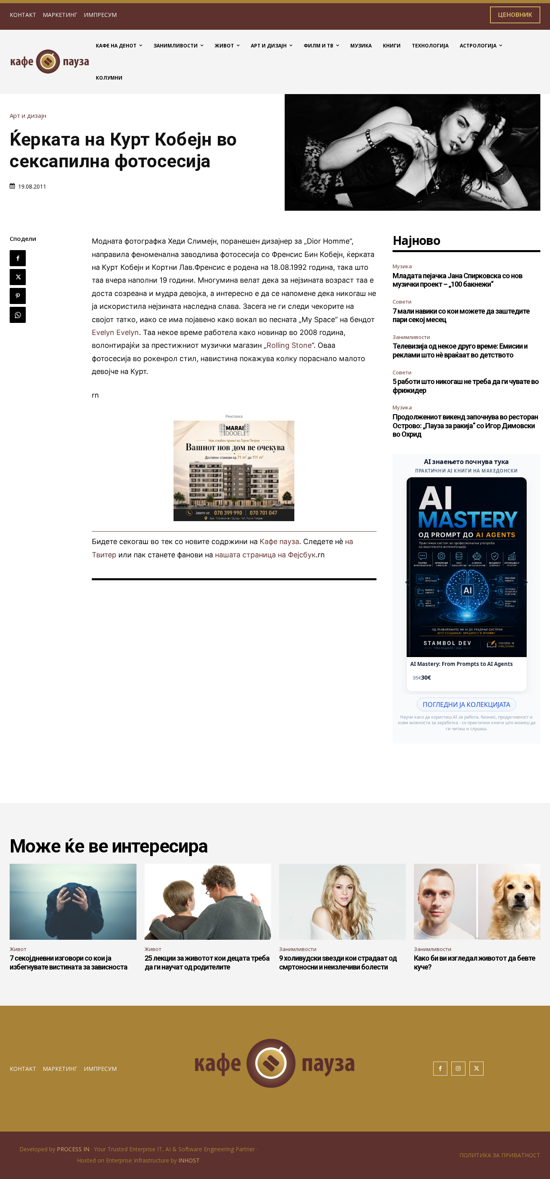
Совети (402, 301)
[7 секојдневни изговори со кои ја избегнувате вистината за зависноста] (73, 902)
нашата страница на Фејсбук (265, 554)
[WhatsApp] (18, 315)
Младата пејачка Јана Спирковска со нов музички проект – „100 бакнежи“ (457, 280)
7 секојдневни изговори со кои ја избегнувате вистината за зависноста (68, 962)
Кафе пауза (279, 541)
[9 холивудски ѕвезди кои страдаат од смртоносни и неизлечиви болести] (342, 902)
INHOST (189, 1160)
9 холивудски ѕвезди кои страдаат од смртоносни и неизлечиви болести (338, 962)
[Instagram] (458, 1069)
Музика (402, 266)
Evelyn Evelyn (115, 332)
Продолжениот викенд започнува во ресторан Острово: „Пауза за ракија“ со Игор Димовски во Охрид (465, 425)
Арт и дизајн (28, 116)
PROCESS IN (74, 1149)
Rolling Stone (289, 345)
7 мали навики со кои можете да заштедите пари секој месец (461, 315)
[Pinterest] (18, 296)
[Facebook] (18, 258)
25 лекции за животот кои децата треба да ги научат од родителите (207, 962)
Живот (18, 949)
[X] (18, 277)
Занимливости (411, 337)
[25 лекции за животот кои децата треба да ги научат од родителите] (208, 902)
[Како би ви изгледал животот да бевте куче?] (477, 902)
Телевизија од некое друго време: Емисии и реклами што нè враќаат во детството (460, 350)
